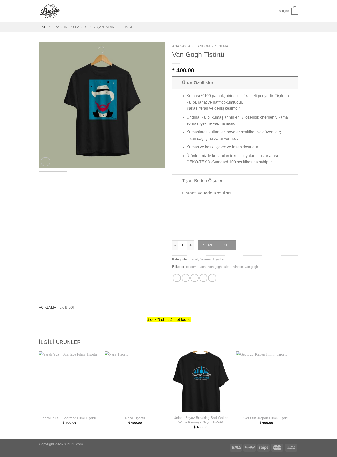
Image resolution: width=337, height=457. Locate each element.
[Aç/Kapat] (177, 82)
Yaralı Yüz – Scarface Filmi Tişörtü (69, 418)
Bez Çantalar (101, 27)
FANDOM (202, 46)
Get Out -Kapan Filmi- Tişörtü (266, 418)
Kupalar (78, 27)
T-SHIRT (45, 27)
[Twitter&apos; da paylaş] (186, 278)
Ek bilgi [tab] (66, 307)
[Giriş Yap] (269, 11)
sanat (202, 267)
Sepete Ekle (217, 245)
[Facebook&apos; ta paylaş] (177, 278)
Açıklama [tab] (47, 307)
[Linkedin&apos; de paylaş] (212, 278)
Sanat (193, 259)
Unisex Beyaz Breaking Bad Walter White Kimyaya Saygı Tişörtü (201, 420)
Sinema (221, 46)
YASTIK (61, 27)
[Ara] (258, 11)
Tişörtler (218, 259)
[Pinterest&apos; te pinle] (203, 278)
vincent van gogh (245, 267)
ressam (191, 267)
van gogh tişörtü (219, 267)
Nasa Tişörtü (135, 418)
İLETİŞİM (125, 27)
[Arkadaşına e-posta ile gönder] (194, 278)
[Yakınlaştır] (45, 162)
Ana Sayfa (181, 46)
